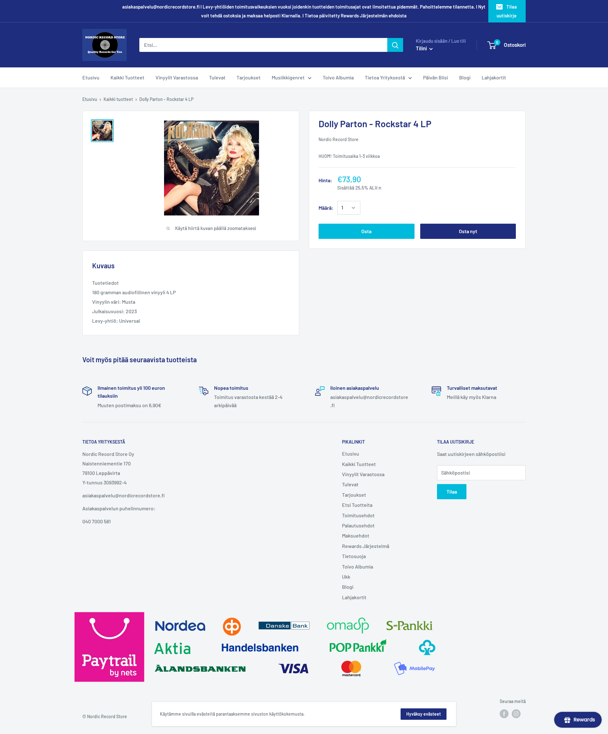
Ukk (346, 577)
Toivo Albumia (357, 566)
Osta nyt (468, 231)
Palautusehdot (358, 525)
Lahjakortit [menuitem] (494, 77)
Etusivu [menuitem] (90, 77)
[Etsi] (395, 45)
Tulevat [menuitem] (217, 77)
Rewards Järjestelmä (365, 546)
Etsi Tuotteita (357, 505)
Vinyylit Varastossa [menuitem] (176, 77)
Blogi (347, 587)
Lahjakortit (354, 597)
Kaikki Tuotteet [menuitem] (127, 77)
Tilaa (451, 491)
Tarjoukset (354, 495)
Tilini (422, 48)
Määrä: (326, 208)
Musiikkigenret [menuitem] (288, 77)
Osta (366, 231)
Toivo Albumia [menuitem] (338, 77)
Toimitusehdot (358, 515)
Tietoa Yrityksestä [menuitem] (385, 77)
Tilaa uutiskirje (507, 11)
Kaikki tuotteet (118, 99)
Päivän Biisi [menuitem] (435, 77)
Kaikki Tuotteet (359, 464)
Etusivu (89, 99)
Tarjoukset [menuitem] (249, 77)
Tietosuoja (354, 556)
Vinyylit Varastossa (363, 474)
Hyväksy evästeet (423, 714)
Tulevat (350, 484)
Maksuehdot (355, 535)
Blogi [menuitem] (465, 77)
